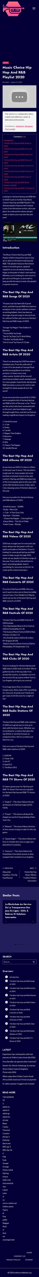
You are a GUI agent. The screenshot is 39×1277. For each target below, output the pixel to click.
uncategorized (8, 1240)
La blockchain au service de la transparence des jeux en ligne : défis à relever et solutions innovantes (18, 911)
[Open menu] (33, 8)
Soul (4, 1233)
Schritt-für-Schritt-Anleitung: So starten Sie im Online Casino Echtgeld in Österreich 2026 (19, 1068)
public (5, 1220)
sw (4, 1236)
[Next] (33, 921)
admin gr (6, 1113)
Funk (4, 1160)
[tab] (15, 944)
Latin (5, 1193)
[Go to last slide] (6, 921)
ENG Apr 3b (7, 1150)
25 (4, 1100)
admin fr (6, 1110)
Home (29, 1253)
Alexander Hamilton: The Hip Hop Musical (10, 873)
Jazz (4, 1186)
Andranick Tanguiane (24, 126)
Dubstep (6, 1140)
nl (3, 1196)
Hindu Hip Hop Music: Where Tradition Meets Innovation (29, 874)
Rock (5, 1226)
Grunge (6, 1167)
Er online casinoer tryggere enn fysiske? (19, 1084)
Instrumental (8, 1183)
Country (6, 1133)
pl (3, 1213)
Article (5, 1120)
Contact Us (19, 1256)
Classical (6, 1130)
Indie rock (7, 1180)
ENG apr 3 (7, 1147)
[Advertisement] (19, 37)
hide (23, 137)
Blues (5, 1123)
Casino (5, 1127)
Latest (5, 63)
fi (3, 1153)
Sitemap (29, 1260)
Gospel (5, 1163)
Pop (4, 1216)
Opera (5, 1210)
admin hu (6, 1117)
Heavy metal (8, 1170)
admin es (6, 1107)
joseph (7, 82)
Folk (4, 1157)
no (4, 1200)
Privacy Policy (13, 1260)
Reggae (6, 1223)
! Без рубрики (8, 1097)
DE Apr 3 (6, 1137)
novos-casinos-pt (10, 1203)
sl (3, 1230)
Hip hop (6, 1173)
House (5, 1177)
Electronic (7, 1143)
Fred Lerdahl (10, 129)
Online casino (8, 1206)
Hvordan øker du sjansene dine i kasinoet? (19, 1061)
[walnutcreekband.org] (13, 8)
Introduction (8, 140)
